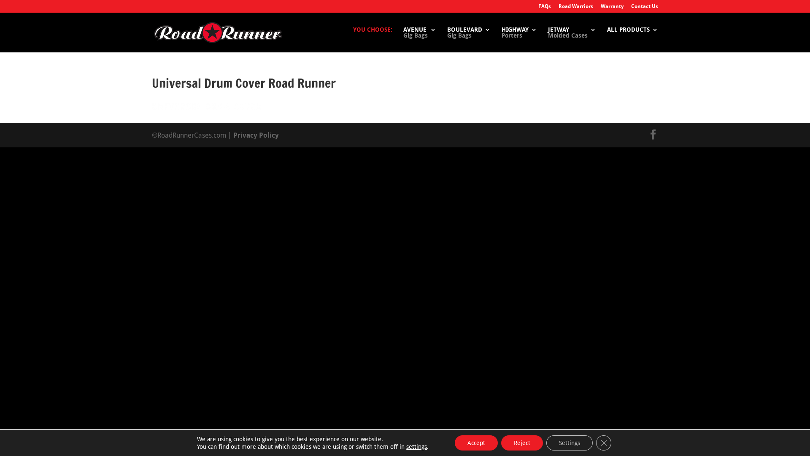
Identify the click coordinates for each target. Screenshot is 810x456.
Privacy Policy (256, 135)
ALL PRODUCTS (628, 30)
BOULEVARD (464, 33)
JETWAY (568, 33)
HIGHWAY (515, 33)
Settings (569, 443)
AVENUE (415, 33)
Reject (522, 443)
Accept (476, 443)
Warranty (612, 6)
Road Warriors (576, 6)
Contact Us (644, 6)
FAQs (544, 6)
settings (416, 446)
